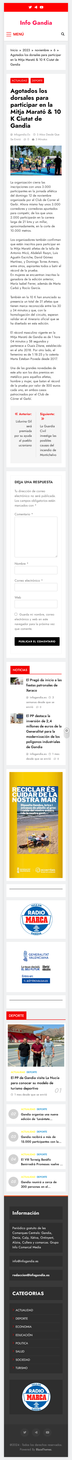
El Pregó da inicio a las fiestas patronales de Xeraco (44, 685)
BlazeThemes (43, 1449)
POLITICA (22, 1343)
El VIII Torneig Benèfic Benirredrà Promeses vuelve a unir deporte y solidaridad (41, 1164)
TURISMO (22, 1368)
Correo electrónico (29, 580)
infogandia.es (22, 134)
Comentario (24, 514)
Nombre (21, 563)
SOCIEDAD (23, 1360)
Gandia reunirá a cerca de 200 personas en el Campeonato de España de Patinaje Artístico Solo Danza (40, 1189)
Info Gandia (36, 23)
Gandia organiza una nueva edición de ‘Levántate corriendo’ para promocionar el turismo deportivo (41, 1121)
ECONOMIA (24, 1327)
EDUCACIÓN (24, 1335)
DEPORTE (37, 80)
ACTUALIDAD (19, 80)
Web (18, 597)
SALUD (20, 1351)
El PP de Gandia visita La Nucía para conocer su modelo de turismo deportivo (35, 1083)
